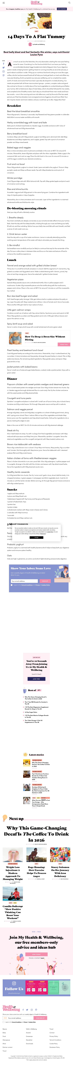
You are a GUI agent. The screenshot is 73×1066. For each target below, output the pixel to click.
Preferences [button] (43, 533)
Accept (36, 537)
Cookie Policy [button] (50, 531)
